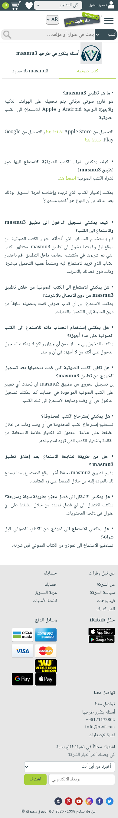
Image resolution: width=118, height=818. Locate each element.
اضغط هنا (54, 132)
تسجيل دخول (98, 5)
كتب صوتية (87, 71)
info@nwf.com (100, 727)
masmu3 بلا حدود (30, 71)
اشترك (35, 779)
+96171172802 (100, 720)
